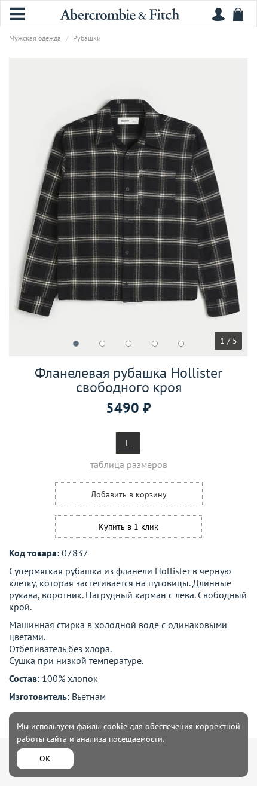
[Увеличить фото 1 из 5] (128, 207)
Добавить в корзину (129, 494)
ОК (45, 758)
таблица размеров (128, 464)
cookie (115, 726)
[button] (76, 344)
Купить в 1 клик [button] (128, 526)
